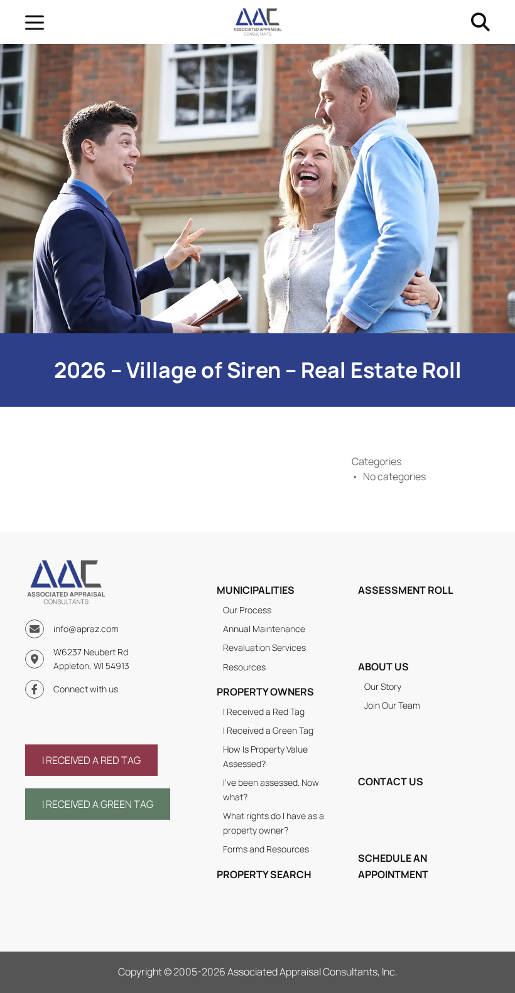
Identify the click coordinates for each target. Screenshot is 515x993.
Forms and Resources (266, 849)
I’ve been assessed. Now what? (271, 789)
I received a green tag (97, 804)
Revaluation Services (264, 647)
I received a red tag (91, 760)
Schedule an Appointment (393, 866)
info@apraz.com (86, 629)
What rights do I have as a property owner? (273, 823)
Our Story (382, 686)
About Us (383, 667)
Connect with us (85, 689)
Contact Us (390, 781)
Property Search (264, 874)
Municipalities (256, 590)
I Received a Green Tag (268, 730)
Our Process (247, 610)
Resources (244, 667)
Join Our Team (392, 705)
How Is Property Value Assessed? (265, 756)
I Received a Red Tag (264, 711)
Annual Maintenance (264, 629)
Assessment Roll (405, 590)
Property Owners (265, 692)
